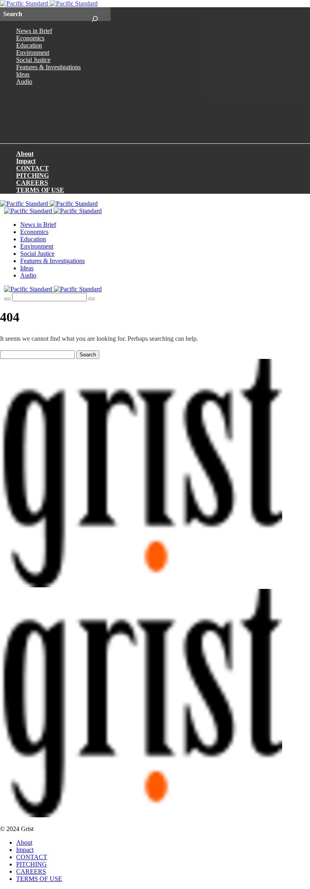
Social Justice (33, 59)
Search (88, 355)
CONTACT (32, 168)
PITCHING (32, 175)
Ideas (22, 74)
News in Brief (34, 30)
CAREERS (32, 182)
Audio (24, 81)
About (25, 153)
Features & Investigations (48, 67)
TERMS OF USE (40, 190)
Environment (32, 52)
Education (29, 45)
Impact (26, 160)
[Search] (94, 14)
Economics (30, 38)
